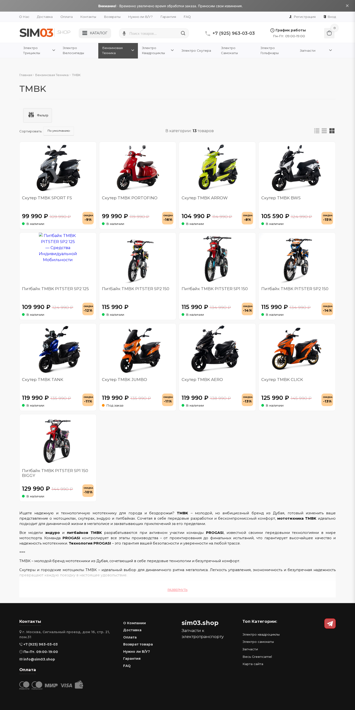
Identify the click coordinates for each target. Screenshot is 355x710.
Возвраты (112, 17)
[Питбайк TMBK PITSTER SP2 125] (58, 258)
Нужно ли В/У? (140, 17)
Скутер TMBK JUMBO (124, 379)
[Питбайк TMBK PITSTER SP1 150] (217, 258)
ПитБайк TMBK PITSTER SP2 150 (135, 288)
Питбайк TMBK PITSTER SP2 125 (55, 288)
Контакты (88, 17)
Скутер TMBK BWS (281, 197)
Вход (331, 17)
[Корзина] (329, 33)
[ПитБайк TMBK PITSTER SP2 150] (137, 258)
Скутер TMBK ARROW (205, 197)
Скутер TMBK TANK (42, 379)
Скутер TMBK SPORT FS (47, 197)
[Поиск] (183, 33)
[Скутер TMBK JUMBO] (137, 349)
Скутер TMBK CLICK (282, 379)
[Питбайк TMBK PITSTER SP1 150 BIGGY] (58, 440)
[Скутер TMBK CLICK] (297, 349)
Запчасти (250, 649)
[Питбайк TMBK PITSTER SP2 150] (297, 258)
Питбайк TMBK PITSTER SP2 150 (294, 288)
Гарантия (168, 17)
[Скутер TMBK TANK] (58, 349)
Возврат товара (138, 644)
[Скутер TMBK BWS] (297, 167)
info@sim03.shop (39, 659)
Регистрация (304, 17)
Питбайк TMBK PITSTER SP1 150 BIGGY (55, 473)
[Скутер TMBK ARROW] (217, 167)
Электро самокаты (258, 642)
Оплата (66, 17)
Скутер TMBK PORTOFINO (129, 197)
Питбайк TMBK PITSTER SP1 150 (215, 288)
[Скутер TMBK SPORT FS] (58, 167)
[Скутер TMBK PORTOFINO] (137, 167)
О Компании (134, 623)
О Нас (24, 17)
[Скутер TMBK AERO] (217, 349)
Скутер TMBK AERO (202, 379)
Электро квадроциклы (261, 634)
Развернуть (178, 590)
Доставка (45, 17)
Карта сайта (252, 664)
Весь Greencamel (257, 657)
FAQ (187, 17)
